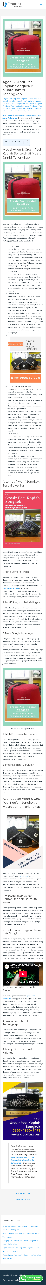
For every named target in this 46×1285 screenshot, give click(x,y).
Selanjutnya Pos (23, 1199)
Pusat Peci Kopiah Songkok (29, 108)
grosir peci (24, 876)
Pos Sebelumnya (23, 1193)
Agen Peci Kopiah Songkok (15, 99)
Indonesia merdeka (11, 588)
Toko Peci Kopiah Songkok (14, 111)
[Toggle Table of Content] (24, 142)
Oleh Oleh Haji (9, 104)
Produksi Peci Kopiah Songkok (16, 106)
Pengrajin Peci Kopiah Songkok (29, 104)
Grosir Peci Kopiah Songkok (29, 101)
